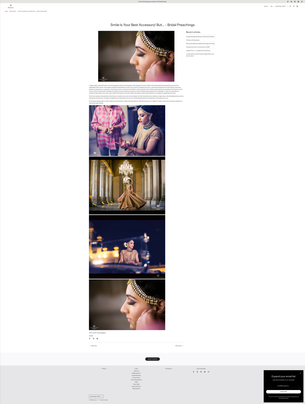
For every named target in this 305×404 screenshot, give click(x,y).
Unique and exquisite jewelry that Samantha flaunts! (200, 36)
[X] (291, 1)
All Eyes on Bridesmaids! (192, 40)
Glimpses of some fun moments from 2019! (198, 47)
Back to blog (152, 359)
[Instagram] (295, 1)
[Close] (300, 373)
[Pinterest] (298, 1)
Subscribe (283, 391)
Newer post (178, 345)
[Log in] (294, 6)
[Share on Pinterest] (97, 339)
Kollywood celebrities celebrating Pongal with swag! (200, 43)
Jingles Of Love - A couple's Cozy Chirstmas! (198, 50)
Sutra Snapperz (101, 333)
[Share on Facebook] (90, 339)
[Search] (290, 6)
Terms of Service (282, 398)
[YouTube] (302, 1)
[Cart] (297, 6)
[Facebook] (288, 1)
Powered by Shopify (104, 400)
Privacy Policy (294, 396)
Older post (94, 345)
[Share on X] (93, 339)
